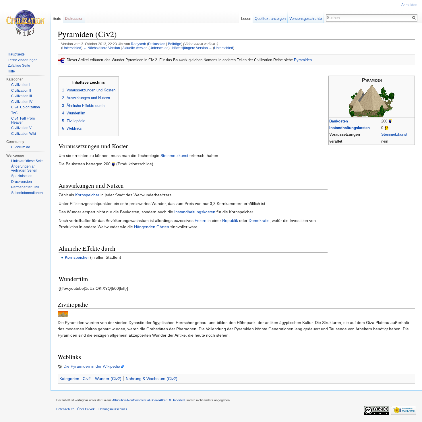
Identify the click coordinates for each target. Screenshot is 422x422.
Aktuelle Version (135, 48)
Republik (230, 220)
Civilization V (21, 128)
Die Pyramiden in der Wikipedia (91, 366)
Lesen (246, 18)
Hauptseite (16, 54)
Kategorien (69, 378)
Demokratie (259, 220)
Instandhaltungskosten (349, 128)
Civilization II (21, 91)
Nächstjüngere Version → (192, 48)
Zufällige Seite (19, 66)
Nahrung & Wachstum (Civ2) (151, 378)
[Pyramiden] (371, 100)
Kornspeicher (87, 195)
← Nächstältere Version (101, 48)
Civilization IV (21, 102)
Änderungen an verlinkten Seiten (24, 168)
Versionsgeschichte (305, 18)
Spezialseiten (21, 176)
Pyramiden (303, 60)
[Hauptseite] (25, 23)
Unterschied (71, 48)
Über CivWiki (86, 409)
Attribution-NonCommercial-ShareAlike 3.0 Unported (148, 400)
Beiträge (174, 44)
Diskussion (156, 44)
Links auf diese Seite (27, 161)
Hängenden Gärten (151, 227)
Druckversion (21, 182)
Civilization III (21, 96)
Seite (57, 18)
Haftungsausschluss (112, 409)
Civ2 (87, 378)
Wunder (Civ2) (108, 378)
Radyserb (138, 44)
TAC (14, 113)
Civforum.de (20, 147)
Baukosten (338, 121)
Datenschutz (65, 409)
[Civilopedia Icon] (63, 314)
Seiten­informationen (27, 193)
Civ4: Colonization (25, 107)
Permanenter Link (25, 187)
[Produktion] (390, 121)
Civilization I (20, 85)
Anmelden (409, 5)
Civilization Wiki (23, 134)
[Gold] (386, 128)
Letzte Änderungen (23, 60)
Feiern (200, 220)
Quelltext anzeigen (270, 18)
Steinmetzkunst (394, 134)
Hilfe (11, 71)
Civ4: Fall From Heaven (23, 120)
